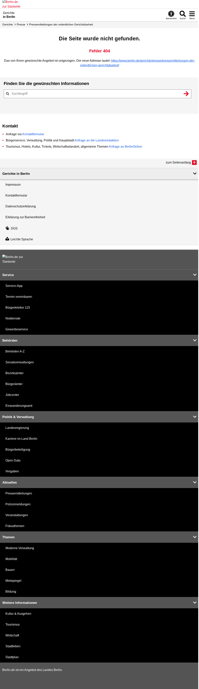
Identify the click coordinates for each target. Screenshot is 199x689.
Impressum (13, 184)
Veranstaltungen (16, 515)
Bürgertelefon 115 (17, 307)
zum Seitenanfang (178, 162)
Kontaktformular (33, 134)
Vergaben (12, 471)
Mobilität (11, 559)
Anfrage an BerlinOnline (125, 146)
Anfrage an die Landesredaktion (97, 140)
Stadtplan (12, 657)
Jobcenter (12, 394)
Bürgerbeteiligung (17, 449)
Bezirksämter (14, 373)
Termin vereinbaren (18, 296)
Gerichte (7, 24)
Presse (21, 24)
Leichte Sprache (21, 239)
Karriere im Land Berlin (21, 438)
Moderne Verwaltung (19, 548)
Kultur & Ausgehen (18, 613)
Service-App (14, 285)
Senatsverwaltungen (19, 362)
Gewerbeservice (16, 329)
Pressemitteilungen (18, 493)
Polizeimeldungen (18, 504)
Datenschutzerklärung (20, 206)
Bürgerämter (14, 384)
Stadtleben (12, 646)
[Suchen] (186, 94)
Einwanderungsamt (18, 405)
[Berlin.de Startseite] (14, 259)
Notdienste (12, 318)
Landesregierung (17, 427)
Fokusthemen (14, 526)
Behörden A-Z (15, 351)
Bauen (10, 569)
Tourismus (12, 624)
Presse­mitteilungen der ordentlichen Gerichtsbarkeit (61, 24)
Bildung (10, 591)
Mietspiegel (13, 580)
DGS (14, 228)
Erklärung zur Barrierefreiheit (25, 217)
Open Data (12, 460)
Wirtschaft (12, 635)
